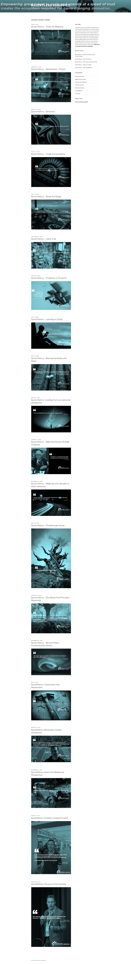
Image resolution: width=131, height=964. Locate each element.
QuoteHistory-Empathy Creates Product (49, 818)
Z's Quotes (77, 93)
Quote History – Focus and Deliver (83, 59)
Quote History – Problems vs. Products (49, 278)
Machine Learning (79, 87)
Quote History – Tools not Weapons (47, 26)
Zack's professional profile (81, 101)
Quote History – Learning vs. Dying (46, 319)
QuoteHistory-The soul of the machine (48, 884)
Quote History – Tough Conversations (48, 154)
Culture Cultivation (79, 76)
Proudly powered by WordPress (38, 960)
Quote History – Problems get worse (47, 525)
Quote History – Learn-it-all (43, 239)
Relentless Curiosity (50, 5)
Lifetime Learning (79, 85)
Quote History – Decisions (43, 111)
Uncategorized (78, 90)
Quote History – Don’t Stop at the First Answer (86, 62)
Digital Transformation (80, 79)
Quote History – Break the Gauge (46, 196)
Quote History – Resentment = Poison (48, 69)
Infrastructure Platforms (81, 82)
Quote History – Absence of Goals (83, 64)
